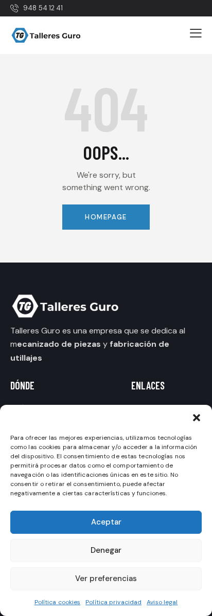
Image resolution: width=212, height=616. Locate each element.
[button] (196, 418)
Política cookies (57, 602)
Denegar (106, 550)
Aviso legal (162, 602)
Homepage (106, 217)
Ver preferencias (106, 578)
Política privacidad (113, 602)
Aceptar (106, 522)
